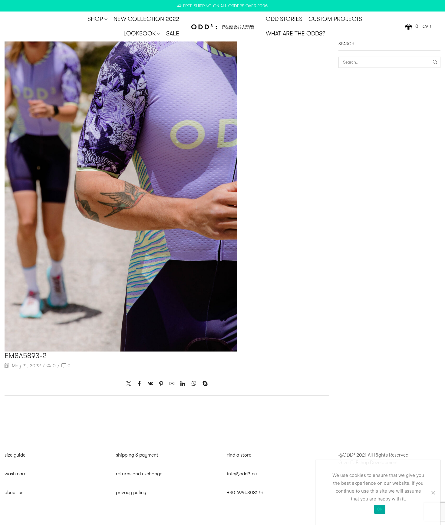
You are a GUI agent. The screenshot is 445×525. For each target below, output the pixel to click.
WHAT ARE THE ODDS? (295, 33)
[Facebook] (139, 384)
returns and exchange (139, 474)
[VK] (150, 384)
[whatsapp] (193, 384)
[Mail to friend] (171, 384)
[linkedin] (182, 384)
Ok (380, 509)
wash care (15, 474)
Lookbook (140, 33)
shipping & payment (137, 455)
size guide (15, 455)
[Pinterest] (161, 384)
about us (14, 492)
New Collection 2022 (146, 19)
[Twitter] (130, 384)
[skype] (203, 384)
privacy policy (131, 492)
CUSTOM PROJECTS (335, 19)
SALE (172, 33)
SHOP (95, 19)
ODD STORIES (284, 19)
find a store (239, 455)
